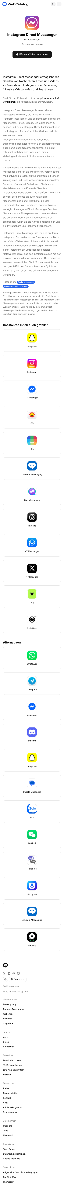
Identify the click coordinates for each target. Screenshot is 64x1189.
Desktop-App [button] (10, 1004)
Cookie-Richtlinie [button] (11, 1158)
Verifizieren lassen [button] (12, 1065)
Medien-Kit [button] (8, 1135)
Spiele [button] (6, 1042)
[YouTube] (14, 973)
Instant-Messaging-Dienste (15, 286)
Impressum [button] (8, 1182)
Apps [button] (5, 1037)
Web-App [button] (8, 1014)
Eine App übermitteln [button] (13, 1070)
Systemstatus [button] (10, 1112)
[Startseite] (15, 4)
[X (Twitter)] (4, 973)
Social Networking (25, 282)
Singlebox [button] (8, 1023)
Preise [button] (6, 1088)
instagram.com (32, 39)
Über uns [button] (7, 1126)
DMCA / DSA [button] (9, 1177)
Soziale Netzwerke (32, 44)
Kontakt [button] (7, 1098)
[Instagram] (18, 973)
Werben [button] (7, 1074)
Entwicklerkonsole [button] (12, 1060)
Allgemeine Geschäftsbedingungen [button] (20, 1172)
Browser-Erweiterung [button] (13, 1009)
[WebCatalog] (5, 965)
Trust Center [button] (9, 1149)
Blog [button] (5, 1102)
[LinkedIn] (9, 973)
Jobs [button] (5, 1130)
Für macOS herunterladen (33, 54)
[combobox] (17, 979)
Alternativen (12, 642)
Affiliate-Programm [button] (12, 1107)
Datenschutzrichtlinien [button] (14, 1154)
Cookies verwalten (11, 986)
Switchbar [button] (8, 1018)
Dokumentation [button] (10, 1093)
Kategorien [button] (8, 1046)
